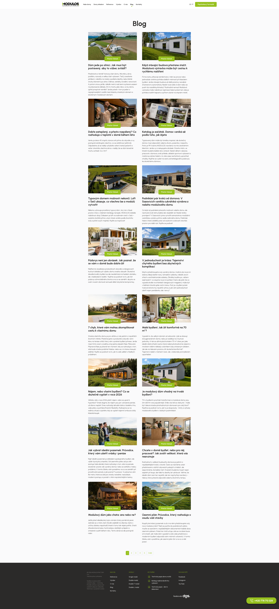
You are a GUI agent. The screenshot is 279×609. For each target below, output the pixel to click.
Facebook (182, 577)
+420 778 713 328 (263, 600)
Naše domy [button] (87, 4)
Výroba (118, 4)
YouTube (181, 584)
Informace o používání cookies (95, 589)
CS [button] (190, 4)
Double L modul (134, 587)
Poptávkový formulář (206, 4)
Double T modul (134, 584)
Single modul (133, 577)
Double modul (133, 580)
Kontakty (139, 4)
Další (150, 553)
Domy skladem (99, 4)
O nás (126, 4)
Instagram (182, 580)
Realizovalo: (178, 596)
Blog (131, 4)
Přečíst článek (112, 59)
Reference (109, 4)
